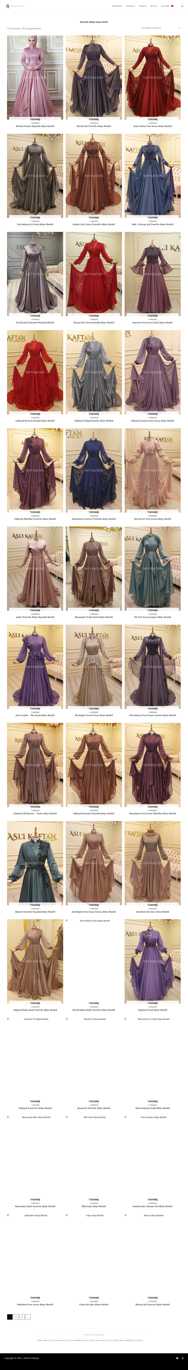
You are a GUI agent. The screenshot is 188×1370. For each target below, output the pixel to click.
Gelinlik (130, 6)
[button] (182, 6)
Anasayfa (117, 6)
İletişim (165, 6)
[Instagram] (182, 1358)
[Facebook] (177, 1358)
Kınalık (143, 6)
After (154, 6)
